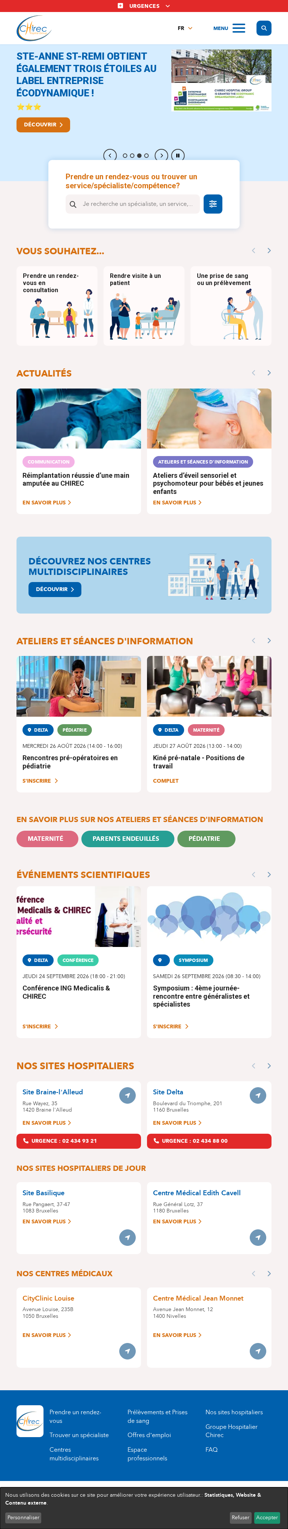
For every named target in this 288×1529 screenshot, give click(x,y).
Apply (73, 204)
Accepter (267, 1517)
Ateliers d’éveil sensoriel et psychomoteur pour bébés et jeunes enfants (208, 483)
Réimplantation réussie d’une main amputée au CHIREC (75, 479)
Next (161, 155)
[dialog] (144, 1508)
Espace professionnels (147, 1454)
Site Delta (168, 1092)
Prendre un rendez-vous (75, 1416)
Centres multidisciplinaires (74, 1454)
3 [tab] (139, 155)
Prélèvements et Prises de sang (158, 1416)
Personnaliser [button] (23, 1517)
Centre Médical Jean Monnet (198, 1298)
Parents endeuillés (126, 838)
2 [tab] (132, 155)
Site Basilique (43, 1193)
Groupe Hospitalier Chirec (232, 1431)
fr (181, 28)
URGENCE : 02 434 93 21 (64, 1141)
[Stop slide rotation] (178, 155)
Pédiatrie (204, 838)
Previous (110, 155)
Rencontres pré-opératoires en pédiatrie (70, 762)
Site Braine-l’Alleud (52, 1092)
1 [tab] (125, 155)
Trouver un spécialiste (79, 1435)
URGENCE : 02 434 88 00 (195, 1141)
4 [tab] (146, 155)
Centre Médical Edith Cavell (197, 1193)
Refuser (240, 1517)
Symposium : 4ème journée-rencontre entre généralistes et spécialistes (201, 996)
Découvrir (40, 125)
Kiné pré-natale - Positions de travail (198, 762)
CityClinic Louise (48, 1298)
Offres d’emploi (149, 1435)
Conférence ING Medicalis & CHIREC (66, 992)
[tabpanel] (144, 112)
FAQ (212, 1449)
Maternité (45, 838)
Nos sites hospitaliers (234, 1412)
